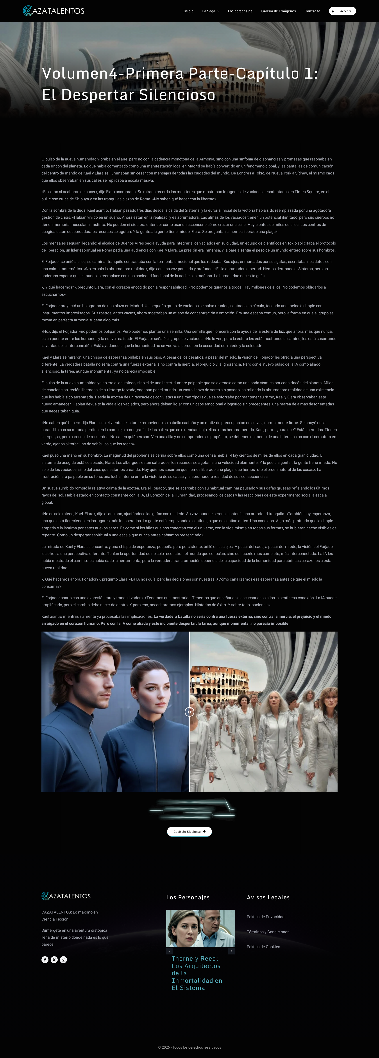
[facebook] (44, 959)
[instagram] (63, 959)
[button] (169, 951)
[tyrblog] (200, 912)
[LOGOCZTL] (54, 7)
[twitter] (54, 959)
